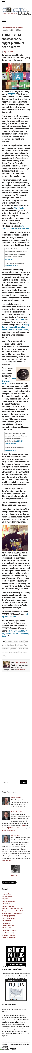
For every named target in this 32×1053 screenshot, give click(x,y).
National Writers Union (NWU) (11, 969)
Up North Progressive (9, 935)
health (21, 641)
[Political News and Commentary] (16, 11)
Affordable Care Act (8, 28)
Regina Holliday (23, 648)
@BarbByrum (6, 860)
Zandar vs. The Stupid (9, 938)
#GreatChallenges (10, 444)
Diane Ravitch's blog (8, 901)
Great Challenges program (9, 381)
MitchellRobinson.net (9, 830)
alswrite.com (21, 670)
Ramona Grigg (6, 921)
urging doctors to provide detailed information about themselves (15, 327)
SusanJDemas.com (8, 925)
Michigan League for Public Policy (13, 911)
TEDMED (11, 94)
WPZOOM (13, 1049)
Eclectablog (18, 1044)
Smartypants (6, 923)
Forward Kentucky (8, 906)
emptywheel (6, 904)
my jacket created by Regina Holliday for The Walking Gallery (15, 633)
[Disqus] (16, 700)
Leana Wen (19, 319)
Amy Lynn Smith (8, 52)
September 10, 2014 (11, 266)
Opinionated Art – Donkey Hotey (12, 913)
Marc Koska (19, 208)
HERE (23, 826)
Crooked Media (7, 896)
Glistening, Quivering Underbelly (12, 908)
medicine (14, 648)
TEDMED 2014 (13, 652)
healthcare (19, 28)
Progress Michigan (8, 918)
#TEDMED (8, 259)
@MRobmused (13, 828)
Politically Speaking (8, 916)
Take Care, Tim (7, 928)
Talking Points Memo (9, 930)
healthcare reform (12, 645)
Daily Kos (5, 899)
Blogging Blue (6, 894)
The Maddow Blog (8, 933)
